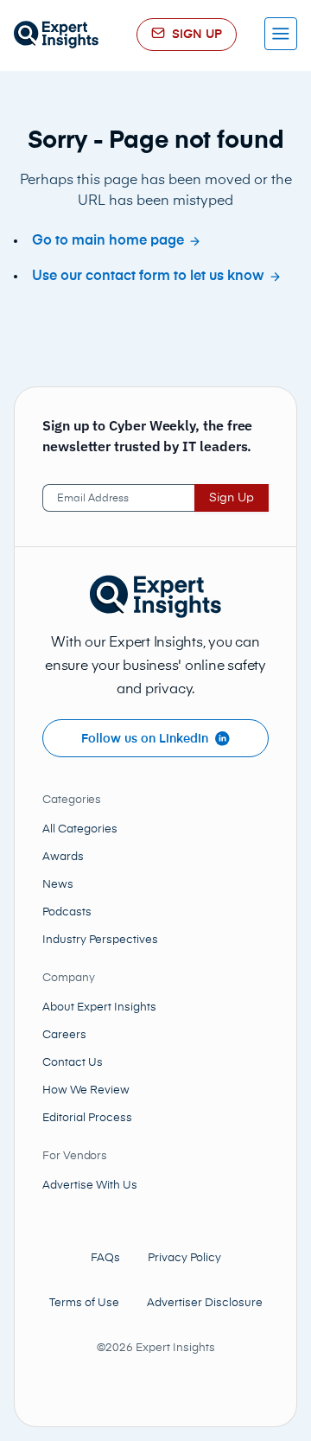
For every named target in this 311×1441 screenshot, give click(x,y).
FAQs (105, 1258)
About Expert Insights (99, 1007)
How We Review (86, 1090)
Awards (63, 857)
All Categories (79, 829)
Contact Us (72, 1062)
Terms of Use (84, 1303)
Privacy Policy (184, 1258)
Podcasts (67, 912)
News (57, 884)
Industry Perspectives (100, 940)
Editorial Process (87, 1118)
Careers (64, 1035)
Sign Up (231, 498)
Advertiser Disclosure (205, 1303)
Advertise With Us (89, 1185)
